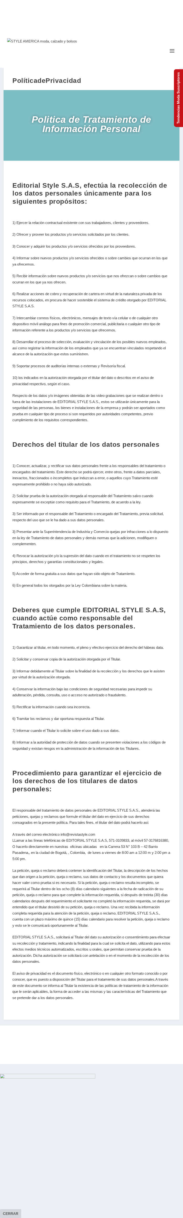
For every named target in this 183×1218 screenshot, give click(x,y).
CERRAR (10, 1214)
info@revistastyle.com (78, 834)
